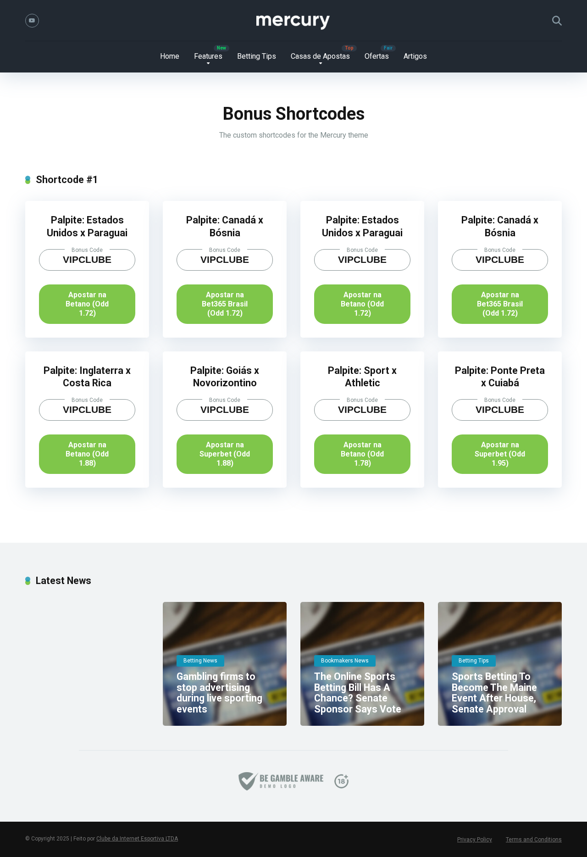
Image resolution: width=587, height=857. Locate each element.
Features (208, 56)
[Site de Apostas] (293, 20)
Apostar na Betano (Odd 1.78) (362, 453)
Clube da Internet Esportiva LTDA (137, 838)
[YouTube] (32, 21)
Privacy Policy (474, 839)
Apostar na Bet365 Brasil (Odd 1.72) (225, 303)
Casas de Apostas (320, 56)
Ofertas (377, 56)
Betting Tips (256, 56)
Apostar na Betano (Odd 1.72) (87, 303)
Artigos (415, 56)
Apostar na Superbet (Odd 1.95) (500, 453)
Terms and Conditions (534, 839)
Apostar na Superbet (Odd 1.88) (224, 453)
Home (169, 56)
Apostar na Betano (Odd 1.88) (87, 453)
